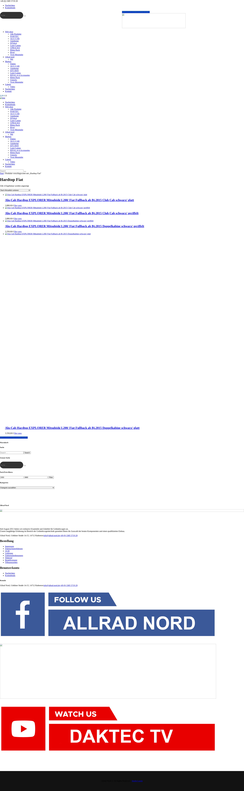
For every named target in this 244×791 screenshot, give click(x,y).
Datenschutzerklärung (14, 549)
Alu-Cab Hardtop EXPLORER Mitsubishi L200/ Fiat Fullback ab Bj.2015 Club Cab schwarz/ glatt (69, 200)
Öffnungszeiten (11, 562)
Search (27, 453)
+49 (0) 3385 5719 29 (69, 535)
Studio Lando (137, 781)
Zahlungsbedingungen (14, 555)
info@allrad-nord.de (52, 535)
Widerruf (8, 558)
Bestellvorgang (11, 560)
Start (2, 173)
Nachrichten (10, 573)
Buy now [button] (18, 205)
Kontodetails (10, 575)
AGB (7, 551)
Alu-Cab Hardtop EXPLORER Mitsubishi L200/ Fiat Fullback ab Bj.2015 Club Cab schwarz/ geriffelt (72, 213)
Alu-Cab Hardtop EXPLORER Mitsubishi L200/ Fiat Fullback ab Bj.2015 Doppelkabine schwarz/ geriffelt (74, 226)
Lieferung (9, 553)
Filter (51, 477)
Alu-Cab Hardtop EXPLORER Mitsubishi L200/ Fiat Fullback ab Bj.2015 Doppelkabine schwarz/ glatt (72, 427)
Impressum (9, 546)
